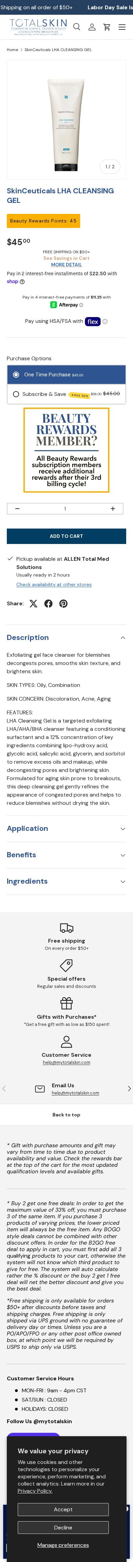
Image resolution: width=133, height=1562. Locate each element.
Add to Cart (66, 536)
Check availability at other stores (54, 584)
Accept (63, 1509)
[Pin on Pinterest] (63, 603)
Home (12, 50)
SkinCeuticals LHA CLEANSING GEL (58, 50)
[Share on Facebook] (48, 603)
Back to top (66, 1115)
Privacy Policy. (35, 1490)
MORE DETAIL (66, 265)
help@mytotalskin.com (66, 1062)
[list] (66, 119)
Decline (63, 1527)
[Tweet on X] (33, 603)
